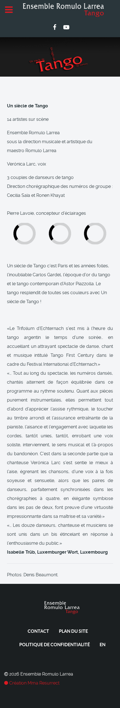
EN (102, 644)
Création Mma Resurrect (33, 683)
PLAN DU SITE (73, 631)
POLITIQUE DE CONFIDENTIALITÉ (54, 644)
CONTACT (38, 631)
